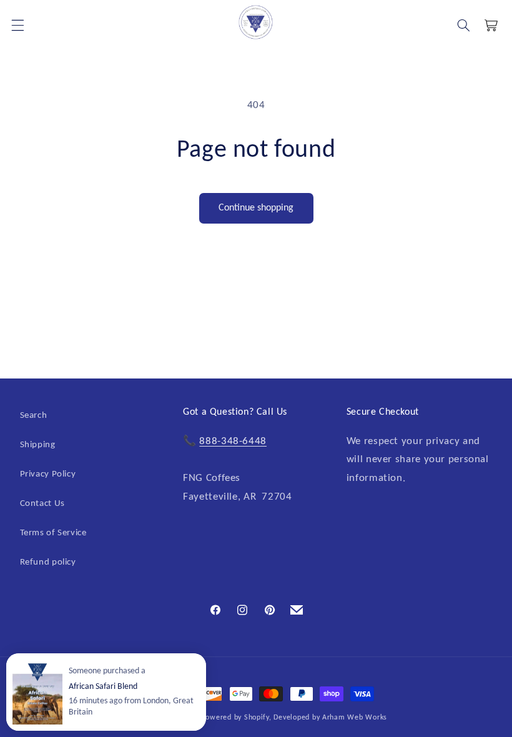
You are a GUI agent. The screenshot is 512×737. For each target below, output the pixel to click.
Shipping (38, 445)
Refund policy (48, 562)
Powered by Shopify (235, 717)
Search (33, 415)
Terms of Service (53, 533)
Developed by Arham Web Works (330, 717)
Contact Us (42, 503)
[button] (463, 25)
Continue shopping (256, 208)
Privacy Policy (48, 474)
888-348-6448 (233, 441)
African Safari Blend (103, 686)
